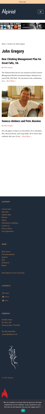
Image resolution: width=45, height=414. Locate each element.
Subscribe (22, 2)
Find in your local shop (13, 273)
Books (4, 265)
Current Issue (6, 209)
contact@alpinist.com (9, 334)
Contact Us (6, 226)
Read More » (11, 81)
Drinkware (5, 263)
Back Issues (6, 251)
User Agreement (7, 231)
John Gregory (8, 67)
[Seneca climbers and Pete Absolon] (22, 101)
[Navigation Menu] (40, 12)
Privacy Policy (7, 228)
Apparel (5, 257)
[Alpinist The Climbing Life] (9, 12)
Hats (3, 260)
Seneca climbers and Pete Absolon (21, 121)
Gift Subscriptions (8, 254)
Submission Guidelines (10, 223)
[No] (42, 407)
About (4, 220)
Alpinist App (6, 215)
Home (4, 44)
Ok (23, 410)
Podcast (4, 217)
